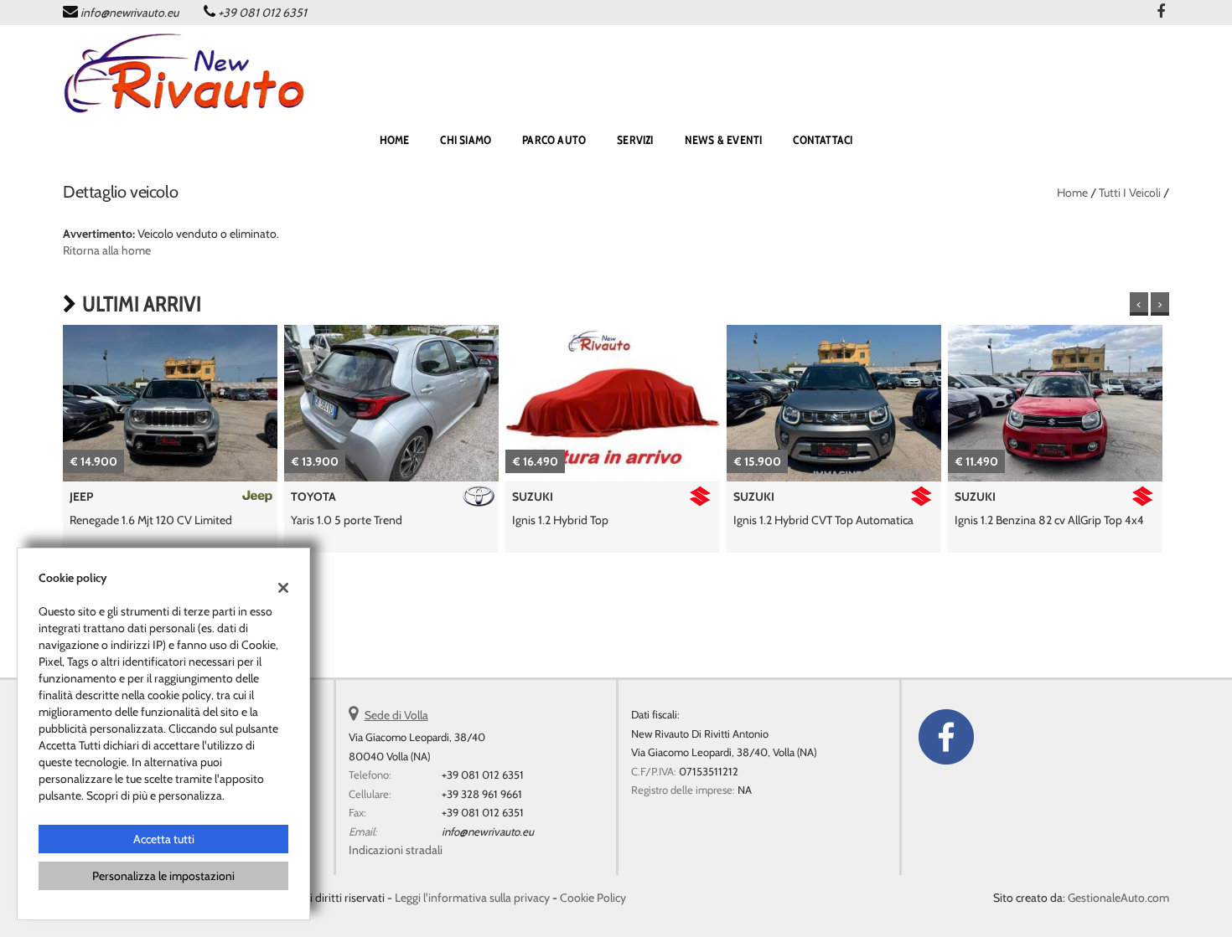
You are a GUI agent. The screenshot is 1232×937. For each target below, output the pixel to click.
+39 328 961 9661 (482, 794)
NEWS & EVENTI (724, 139)
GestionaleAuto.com (1118, 897)
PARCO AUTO (554, 139)
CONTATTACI (822, 139)
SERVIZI (635, 139)
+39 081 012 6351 (262, 12)
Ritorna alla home (107, 250)
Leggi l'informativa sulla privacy (472, 897)
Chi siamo (465, 139)
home (395, 139)
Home (1072, 192)
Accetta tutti (163, 839)
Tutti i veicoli (1130, 192)
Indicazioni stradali (396, 849)
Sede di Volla (396, 715)
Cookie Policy (593, 897)
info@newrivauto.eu (129, 12)
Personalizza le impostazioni (163, 875)
